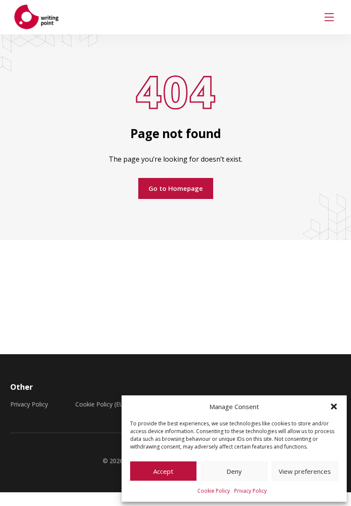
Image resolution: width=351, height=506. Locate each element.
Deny (234, 471)
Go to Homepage (176, 188)
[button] (334, 406)
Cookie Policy (213, 490)
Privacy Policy (250, 490)
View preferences (305, 471)
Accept (163, 471)
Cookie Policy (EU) (100, 404)
